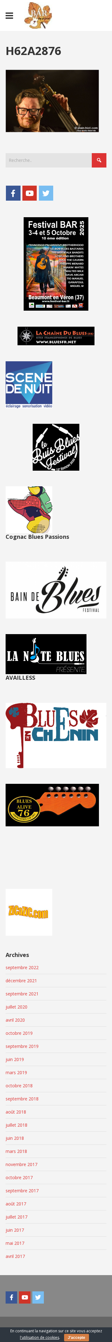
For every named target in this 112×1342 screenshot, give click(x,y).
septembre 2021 (22, 994)
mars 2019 (16, 1072)
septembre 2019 (22, 1046)
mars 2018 (16, 1151)
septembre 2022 (22, 967)
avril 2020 (15, 1020)
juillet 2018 (16, 1125)
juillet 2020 (16, 1007)
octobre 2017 (19, 1177)
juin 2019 (15, 1059)
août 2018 (16, 1112)
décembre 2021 (21, 981)
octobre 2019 (19, 1033)
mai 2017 (15, 1243)
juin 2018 (15, 1138)
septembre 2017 (22, 1191)
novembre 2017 (21, 1164)
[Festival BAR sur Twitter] (46, 193)
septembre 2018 (22, 1099)
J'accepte (76, 1337)
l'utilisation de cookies (39, 1337)
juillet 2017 (16, 1217)
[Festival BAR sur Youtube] (29, 193)
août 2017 (16, 1204)
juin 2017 (15, 1230)
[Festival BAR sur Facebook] (13, 193)
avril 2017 (15, 1256)
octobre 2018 (19, 1086)
